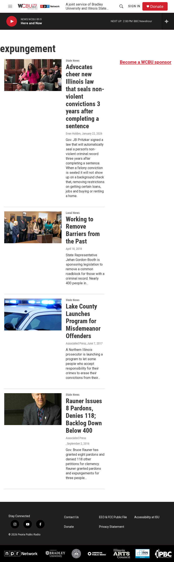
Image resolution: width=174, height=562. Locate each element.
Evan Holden (73, 133)
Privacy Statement (111, 526)
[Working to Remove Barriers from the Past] (33, 227)
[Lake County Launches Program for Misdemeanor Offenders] (33, 314)
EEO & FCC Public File (113, 517)
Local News (73, 213)
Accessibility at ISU (146, 517)
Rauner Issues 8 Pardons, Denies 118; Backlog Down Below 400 (84, 415)
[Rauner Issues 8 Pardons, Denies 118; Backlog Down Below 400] (33, 409)
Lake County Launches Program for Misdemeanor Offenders (83, 321)
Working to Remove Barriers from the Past (83, 230)
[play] (11, 21)
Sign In (134, 6)
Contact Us (71, 517)
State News (72, 60)
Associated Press (76, 343)
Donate (156, 6)
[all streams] (167, 21)
